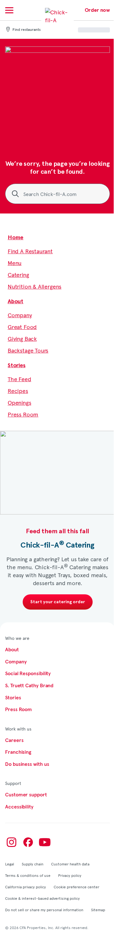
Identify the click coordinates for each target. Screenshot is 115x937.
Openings (19, 402)
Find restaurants (26, 30)
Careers (14, 740)
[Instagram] (11, 842)
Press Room (23, 414)
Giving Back (22, 338)
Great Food (22, 327)
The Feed (19, 379)
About (15, 301)
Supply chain (32, 863)
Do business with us (27, 764)
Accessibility (19, 806)
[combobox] (57, 194)
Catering (18, 274)
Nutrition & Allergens (34, 286)
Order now (97, 10)
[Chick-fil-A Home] (57, 20)
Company (20, 315)
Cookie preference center (76, 886)
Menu (14, 263)
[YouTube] (44, 842)
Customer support (26, 794)
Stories (17, 365)
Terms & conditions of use (27, 875)
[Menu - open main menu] (9, 10)
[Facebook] (28, 842)
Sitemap (98, 909)
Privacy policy (69, 875)
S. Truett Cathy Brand (29, 685)
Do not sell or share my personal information (44, 909)
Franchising (18, 752)
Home (15, 238)
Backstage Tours (28, 350)
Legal (9, 863)
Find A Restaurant (30, 251)
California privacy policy (25, 886)
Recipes (18, 391)
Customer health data (70, 863)
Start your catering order (57, 602)
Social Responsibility (28, 673)
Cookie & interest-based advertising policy (42, 898)
